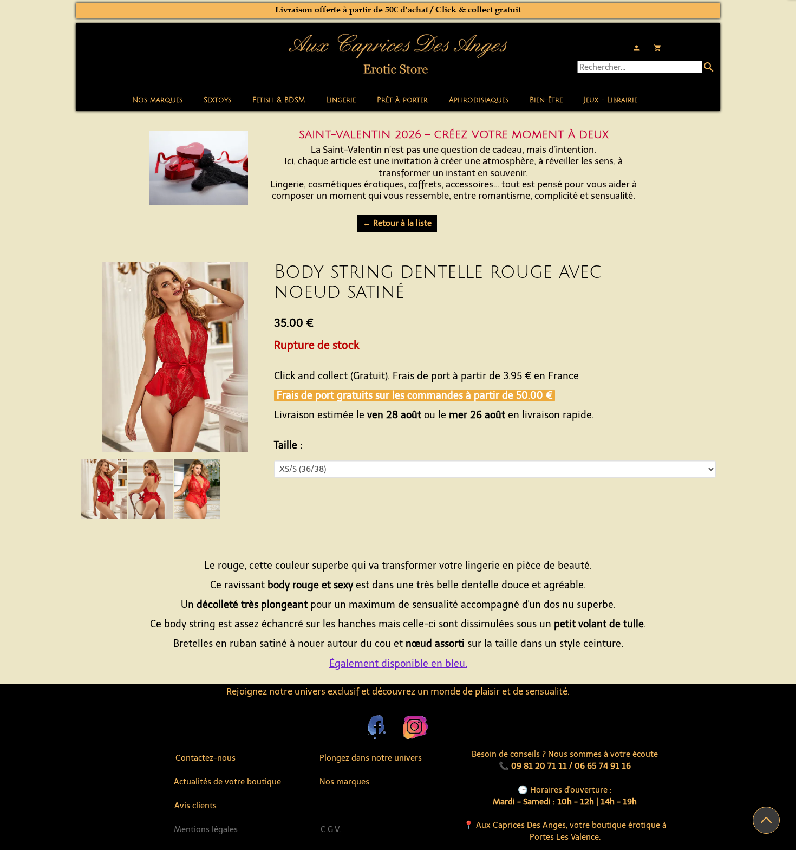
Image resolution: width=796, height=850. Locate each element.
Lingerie (341, 100)
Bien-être (546, 100)
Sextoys (217, 100)
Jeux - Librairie (610, 100)
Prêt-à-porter (402, 100)
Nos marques (157, 100)
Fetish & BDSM (278, 100)
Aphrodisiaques (478, 100)
